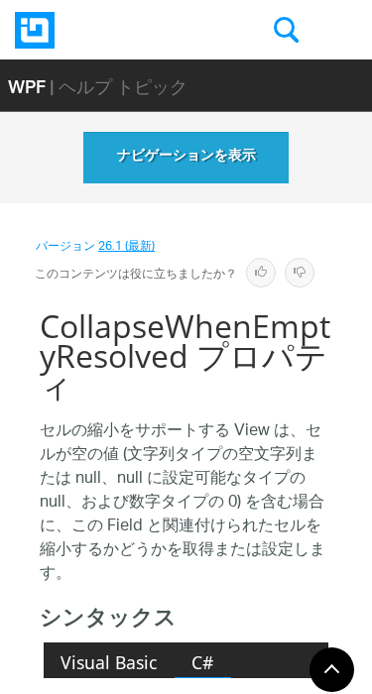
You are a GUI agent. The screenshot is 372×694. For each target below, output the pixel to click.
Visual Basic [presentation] (109, 662)
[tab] (109, 662)
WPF (27, 85)
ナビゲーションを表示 (186, 158)
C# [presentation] (202, 662)
